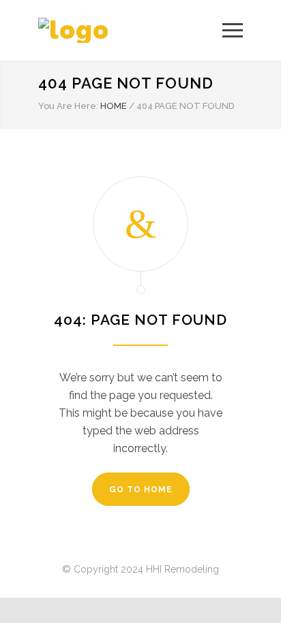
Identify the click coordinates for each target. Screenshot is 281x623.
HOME (113, 106)
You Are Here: (68, 106)
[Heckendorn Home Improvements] (130, 30)
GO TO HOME (141, 489)
